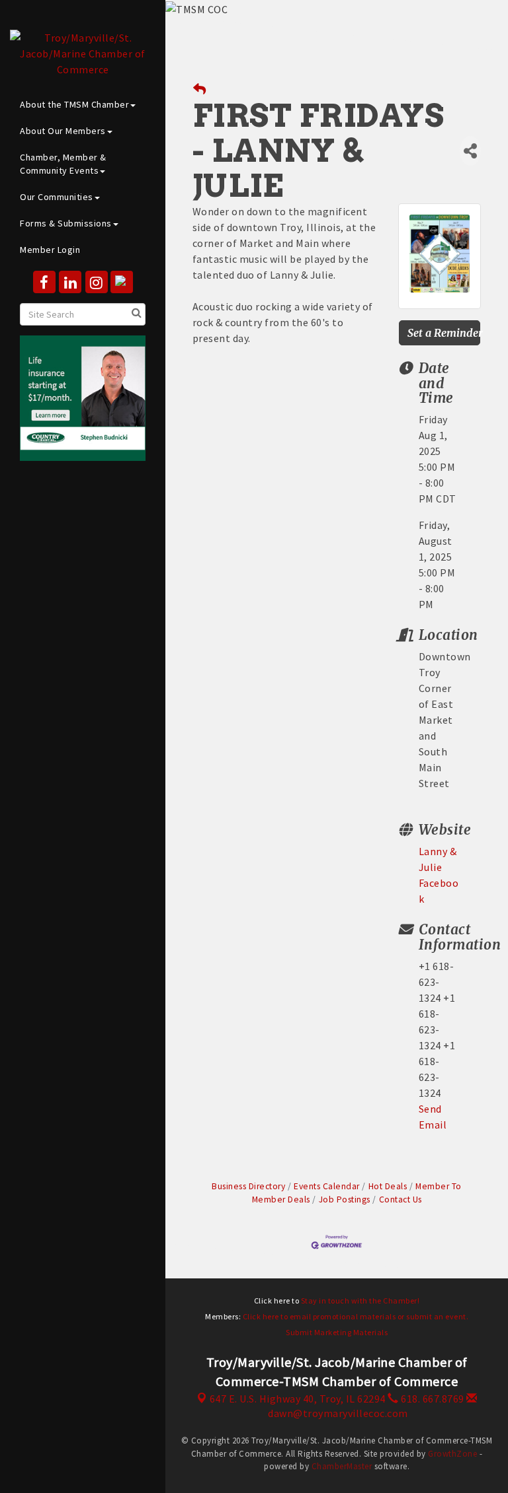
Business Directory (248, 1186)
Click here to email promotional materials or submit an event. (356, 1316)
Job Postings (344, 1199)
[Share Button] (470, 151)
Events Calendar (327, 1186)
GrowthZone (452, 1453)
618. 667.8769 (431, 1398)
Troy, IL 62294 (298, 1398)
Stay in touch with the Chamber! (360, 1300)
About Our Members (63, 131)
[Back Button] (199, 89)
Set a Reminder (443, 332)
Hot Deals (387, 1186)
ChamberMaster (342, 1466)
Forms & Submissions (66, 223)
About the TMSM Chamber (74, 104)
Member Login (50, 250)
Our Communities (56, 197)
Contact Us (400, 1199)
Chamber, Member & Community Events (63, 163)
